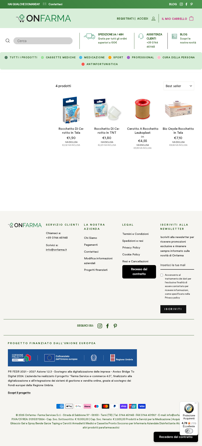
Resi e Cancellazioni (135, 261)
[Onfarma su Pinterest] (115, 325)
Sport (118, 57)
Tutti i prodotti (23, 57)
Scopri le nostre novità (188, 38)
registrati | (126, 18)
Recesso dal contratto (139, 272)
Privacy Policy (131, 247)
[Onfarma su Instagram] (99, 325)
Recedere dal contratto (176, 437)
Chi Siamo (90, 237)
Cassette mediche (61, 57)
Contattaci (55, 4)
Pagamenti (91, 244)
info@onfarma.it (56, 249)
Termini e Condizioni (135, 233)
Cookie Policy (131, 254)
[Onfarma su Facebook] (107, 325)
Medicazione (94, 57)
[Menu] (195, 404)
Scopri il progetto (19, 392)
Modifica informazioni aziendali (98, 260)
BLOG (173, 4)
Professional (143, 57)
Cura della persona (179, 57)
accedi (142, 18)
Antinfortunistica (102, 64)
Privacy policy (172, 297)
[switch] (189, 431)
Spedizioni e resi (132, 240)
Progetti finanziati (96, 269)
